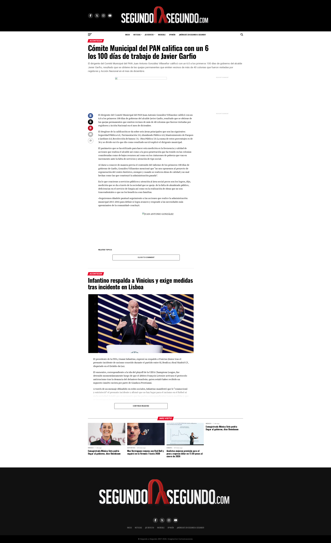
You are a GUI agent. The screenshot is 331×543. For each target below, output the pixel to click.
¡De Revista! (149, 34)
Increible (162, 34)
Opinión (172, 34)
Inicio (127, 34)
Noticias (136, 34)
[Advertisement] (222, 95)
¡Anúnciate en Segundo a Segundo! (192, 34)
